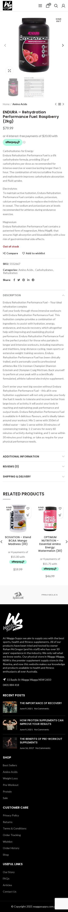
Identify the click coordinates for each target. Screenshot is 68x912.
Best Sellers (10, 765)
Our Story (9, 872)
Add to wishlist (35, 253)
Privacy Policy (11, 815)
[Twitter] (18, 279)
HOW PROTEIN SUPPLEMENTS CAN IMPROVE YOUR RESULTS (41, 722)
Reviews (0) (11, 466)
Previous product (56, 104)
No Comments (41, 708)
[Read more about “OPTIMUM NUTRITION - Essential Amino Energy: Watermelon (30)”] (60, 515)
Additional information (21, 456)
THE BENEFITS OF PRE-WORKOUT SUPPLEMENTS (41, 741)
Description (12, 295)
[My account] (63, 5)
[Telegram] (33, 279)
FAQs (6, 878)
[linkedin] (28, 279)
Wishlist (7, 841)
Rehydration (10, 272)
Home (6, 104)
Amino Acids (19, 104)
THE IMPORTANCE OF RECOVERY (41, 703)
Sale (5, 798)
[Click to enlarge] (9, 70)
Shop (6, 854)
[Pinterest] (23, 279)
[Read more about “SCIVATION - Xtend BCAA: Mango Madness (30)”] (28, 515)
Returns (7, 822)
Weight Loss (10, 778)
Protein (7, 791)
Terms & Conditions (14, 828)
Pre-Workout (11, 784)
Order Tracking (12, 835)
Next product (63, 104)
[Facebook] (14, 279)
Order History (11, 848)
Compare (12, 253)
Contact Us (9, 891)
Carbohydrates (44, 269)
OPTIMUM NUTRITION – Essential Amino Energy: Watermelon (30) (50, 544)
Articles (7, 885)
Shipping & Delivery (17, 476)
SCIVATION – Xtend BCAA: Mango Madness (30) (18, 540)
